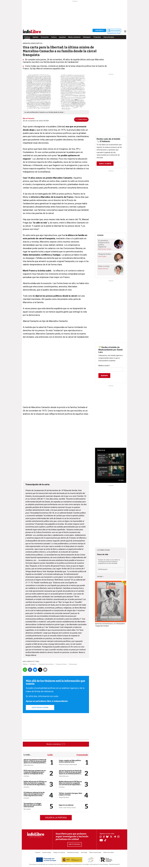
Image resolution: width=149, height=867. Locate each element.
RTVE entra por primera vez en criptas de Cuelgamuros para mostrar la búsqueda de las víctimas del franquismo (35, 773)
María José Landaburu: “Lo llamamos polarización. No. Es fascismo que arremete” (103, 459)
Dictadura (33, 664)
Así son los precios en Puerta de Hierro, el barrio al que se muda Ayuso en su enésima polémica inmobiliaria (35, 762)
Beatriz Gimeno (103, 268)
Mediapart (87, 37)
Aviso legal (84, 852)
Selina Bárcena (28, 765)
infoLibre (26, 776)
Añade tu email (104, 366)
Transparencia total (113, 33)
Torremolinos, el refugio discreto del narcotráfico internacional (33, 805)
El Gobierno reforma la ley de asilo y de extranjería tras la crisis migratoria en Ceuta (34, 794)
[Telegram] (115, 837)
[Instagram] (118, 837)
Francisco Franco (61, 664)
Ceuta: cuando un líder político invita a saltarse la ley (70, 761)
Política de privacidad (95, 852)
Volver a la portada (56, 817)
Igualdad (62, 37)
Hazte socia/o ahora (40, 707)
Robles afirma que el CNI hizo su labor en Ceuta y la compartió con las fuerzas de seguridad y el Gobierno (35, 784)
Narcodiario (27, 809)
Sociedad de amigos (73, 852)
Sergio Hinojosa (64, 797)
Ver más (100, 576)
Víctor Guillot (102, 256)
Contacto (37, 852)
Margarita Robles (104, 254)
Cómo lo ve (101, 450)
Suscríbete (99, 30)
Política (27, 37)
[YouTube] (101, 840)
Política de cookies (108, 852)
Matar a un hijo (103, 266)
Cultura (53, 37)
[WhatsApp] (101, 837)
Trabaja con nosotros (59, 852)
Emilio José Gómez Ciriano (67, 807)
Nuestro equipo (46, 852)
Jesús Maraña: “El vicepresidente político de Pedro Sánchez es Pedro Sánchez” (102, 471)
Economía (44, 37)
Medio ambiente (74, 37)
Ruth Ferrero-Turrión (104, 249)
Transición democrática (46, 664)
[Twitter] (111, 837)
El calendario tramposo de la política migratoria (103, 244)
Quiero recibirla (105, 164)
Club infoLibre (108, 37)
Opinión (35, 37)
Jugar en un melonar (66, 805)
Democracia (73, 664)
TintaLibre (97, 37)
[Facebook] (104, 837)
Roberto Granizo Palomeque (68, 764)
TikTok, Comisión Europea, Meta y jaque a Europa (70, 794)
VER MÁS (121, 480)
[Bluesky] (107, 837)
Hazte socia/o (74, 844)
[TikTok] (105, 840)
